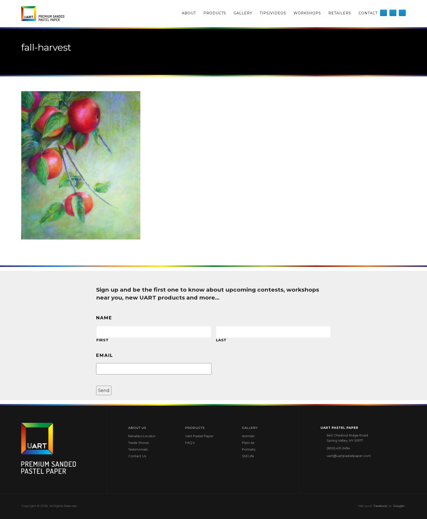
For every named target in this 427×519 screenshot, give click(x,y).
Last (221, 340)
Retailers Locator (142, 436)
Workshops (307, 13)
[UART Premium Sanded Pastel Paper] (42, 13)
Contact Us (137, 456)
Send (103, 390)
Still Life (248, 456)
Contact (368, 13)
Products (214, 13)
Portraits (248, 449)
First (102, 340)
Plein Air (248, 443)
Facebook (380, 506)
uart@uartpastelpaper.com (349, 456)
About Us (137, 428)
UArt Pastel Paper (199, 436)
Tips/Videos (273, 13)
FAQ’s (189, 443)
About (189, 13)
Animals (248, 436)
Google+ (399, 506)
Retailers (339, 13)
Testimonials (138, 449)
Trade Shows (138, 443)
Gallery (243, 13)
